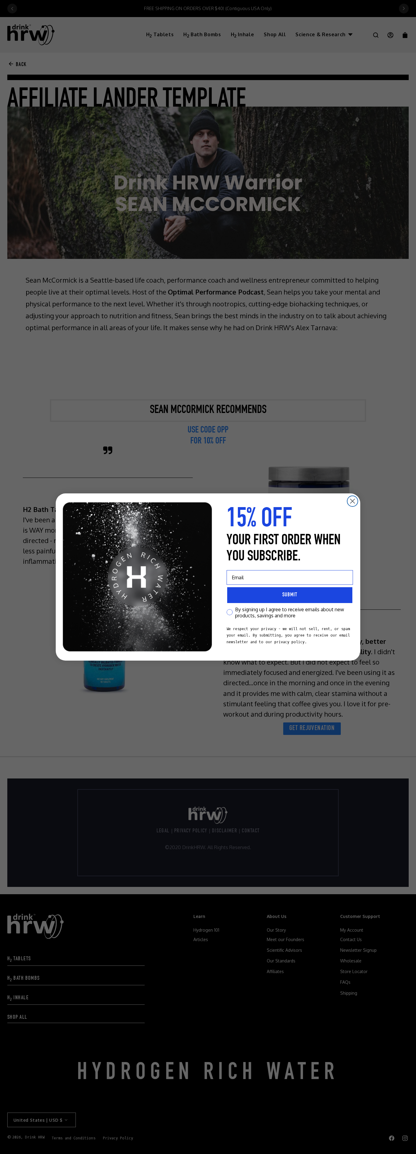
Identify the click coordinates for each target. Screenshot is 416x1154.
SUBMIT (289, 595)
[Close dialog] (352, 501)
